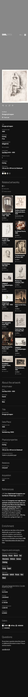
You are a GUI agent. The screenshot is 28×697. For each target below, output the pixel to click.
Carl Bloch (5, 152)
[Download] (6, 105)
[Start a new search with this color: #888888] (7, 173)
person (10, 555)
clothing (4, 562)
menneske (5, 574)
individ (12, 574)
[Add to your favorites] (13, 105)
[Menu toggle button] (25, 35)
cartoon (18, 559)
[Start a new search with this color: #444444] (10, 173)
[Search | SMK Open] (7, 35)
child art (12, 559)
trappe (9, 568)
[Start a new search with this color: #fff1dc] (5, 173)
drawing (4, 555)
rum (22, 574)
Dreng (4, 568)
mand (4, 578)
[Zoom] (3, 105)
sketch (16, 555)
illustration (5, 559)
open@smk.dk (6, 649)
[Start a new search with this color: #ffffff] (3, 173)
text (20, 555)
